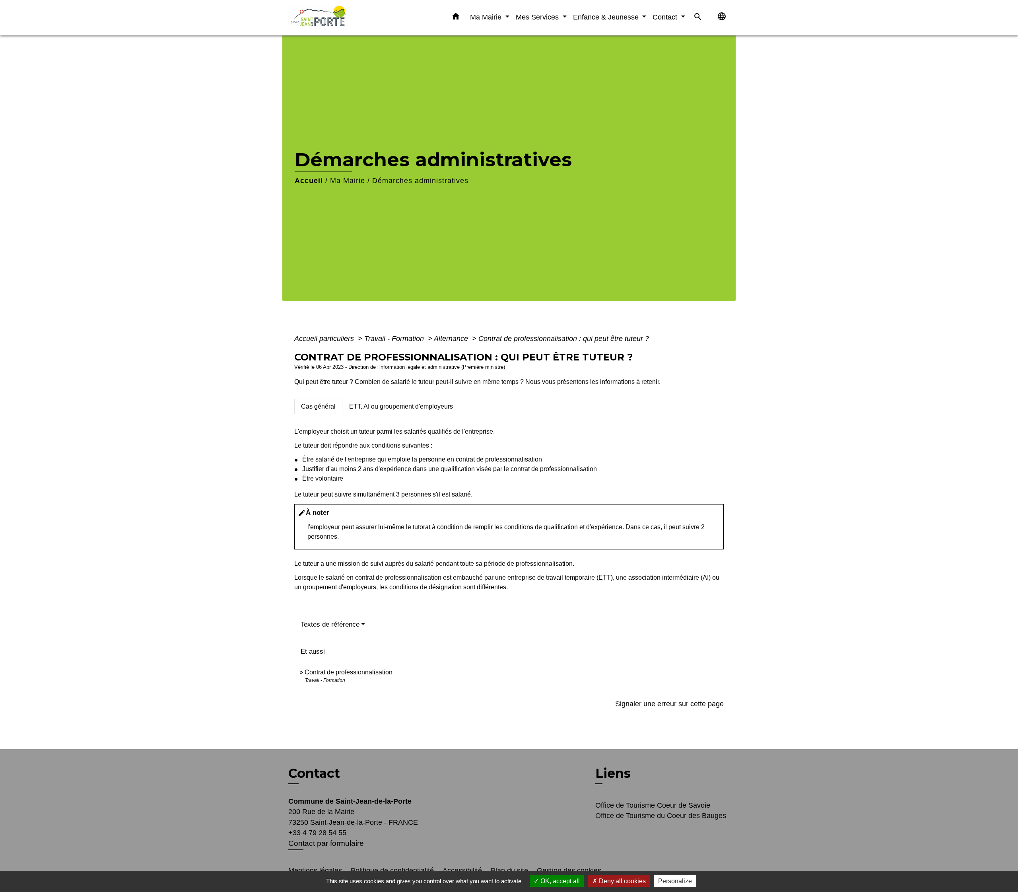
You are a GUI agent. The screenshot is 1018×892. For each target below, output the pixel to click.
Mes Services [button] (538, 17)
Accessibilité (462, 870)
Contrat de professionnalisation (348, 672)
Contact (314, 773)
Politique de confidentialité (392, 870)
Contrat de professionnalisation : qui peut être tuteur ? (563, 339)
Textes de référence (330, 624)
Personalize (675, 881)
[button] (456, 17)
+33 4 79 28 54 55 (317, 833)
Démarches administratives (420, 181)
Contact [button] (666, 17)
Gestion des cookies (569, 870)
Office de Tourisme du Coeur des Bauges (660, 816)
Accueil (309, 181)
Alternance (452, 339)
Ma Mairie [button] (486, 17)
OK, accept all (559, 881)
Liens (613, 773)
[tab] (318, 406)
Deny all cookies (621, 881)
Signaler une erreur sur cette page (669, 704)
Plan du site (509, 870)
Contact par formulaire (326, 843)
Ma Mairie (347, 181)
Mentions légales (315, 870)
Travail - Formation (395, 339)
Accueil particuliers (325, 339)
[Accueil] (338, 18)
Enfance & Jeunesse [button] (607, 17)
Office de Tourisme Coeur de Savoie (652, 805)
